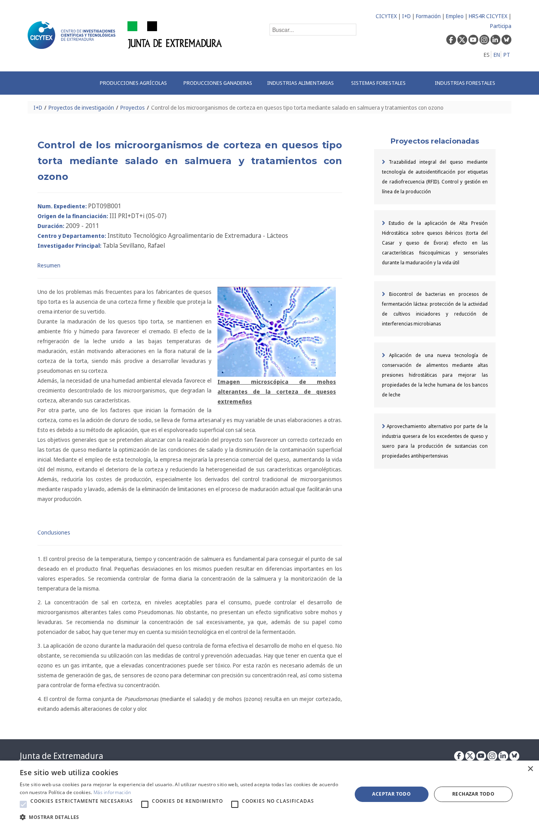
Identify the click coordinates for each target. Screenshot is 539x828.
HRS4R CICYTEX (488, 16)
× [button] (530, 769)
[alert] (269, 794)
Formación (428, 16)
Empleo (455, 16)
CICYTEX (386, 16)
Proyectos (132, 107)
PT (506, 54)
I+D (406, 16)
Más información (112, 792)
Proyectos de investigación (81, 107)
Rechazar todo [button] (473, 794)
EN (497, 54)
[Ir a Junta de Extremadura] (175, 34)
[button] (23, 804)
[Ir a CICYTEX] (73, 35)
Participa (500, 26)
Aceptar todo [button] (391, 794)
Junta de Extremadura (61, 755)
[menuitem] (133, 83)
